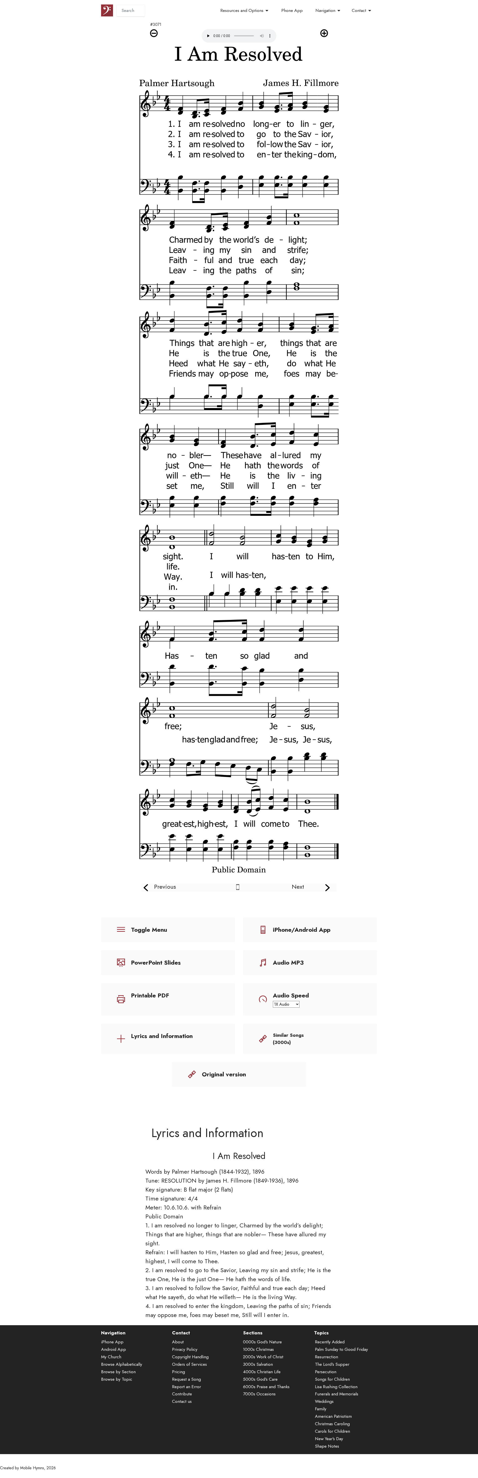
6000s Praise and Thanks (266, 1386)
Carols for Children (332, 1431)
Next (298, 886)
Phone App (292, 10)
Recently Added (330, 1342)
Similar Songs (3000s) (288, 1039)
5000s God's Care (260, 1379)
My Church (111, 1357)
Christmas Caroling (332, 1424)
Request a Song (186, 1379)
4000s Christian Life (262, 1372)
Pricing (178, 1372)
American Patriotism (333, 1416)
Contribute (182, 1394)
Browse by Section (118, 1372)
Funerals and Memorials (336, 1394)
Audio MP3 (288, 962)
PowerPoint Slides (156, 962)
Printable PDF (150, 995)
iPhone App (112, 1342)
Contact (359, 10)
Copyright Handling (190, 1357)
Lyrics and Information (162, 1036)
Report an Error (186, 1386)
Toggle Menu (149, 929)
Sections (252, 1332)
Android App (113, 1349)
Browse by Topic (116, 1379)
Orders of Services (189, 1364)
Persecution (325, 1372)
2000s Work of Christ (263, 1357)
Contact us (182, 1401)
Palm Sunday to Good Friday (341, 1349)
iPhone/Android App (301, 929)
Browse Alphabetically (121, 1364)
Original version (224, 1074)
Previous (165, 886)
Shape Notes (327, 1446)
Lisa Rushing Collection (336, 1386)
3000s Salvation (258, 1364)
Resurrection (326, 1357)
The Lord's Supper (332, 1364)
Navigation (325, 10)
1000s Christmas (258, 1349)
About (178, 1342)
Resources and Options (241, 10)
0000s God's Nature (262, 1342)
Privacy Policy (184, 1349)
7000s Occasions (259, 1394)
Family (320, 1409)
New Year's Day (329, 1438)
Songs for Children (332, 1379)
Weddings (324, 1401)
